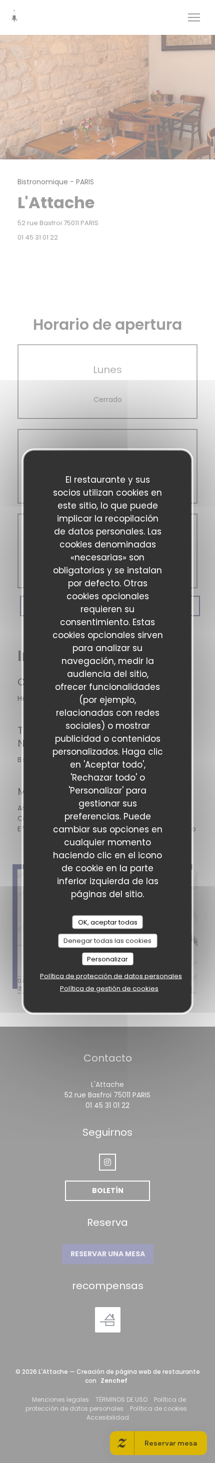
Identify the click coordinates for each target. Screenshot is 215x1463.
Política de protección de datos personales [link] (111, 976)
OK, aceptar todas (108, 922)
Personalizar (107, 958)
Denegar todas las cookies (108, 940)
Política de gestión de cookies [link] (109, 988)
